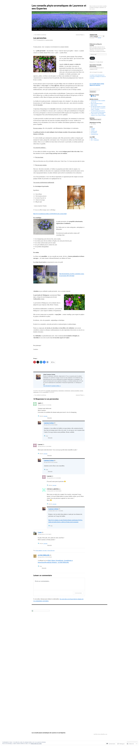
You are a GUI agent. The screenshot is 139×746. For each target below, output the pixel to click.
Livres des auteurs (73, 29)
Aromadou (93, 128)
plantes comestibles (75, 390)
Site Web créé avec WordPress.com (100, 734)
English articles (82, 29)
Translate (99, 37)
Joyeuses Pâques (80, 34)
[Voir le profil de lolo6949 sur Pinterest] (93, 96)
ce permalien (45, 392)
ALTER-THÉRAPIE (43, 555)
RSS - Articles (93, 138)
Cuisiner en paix (94, 131)
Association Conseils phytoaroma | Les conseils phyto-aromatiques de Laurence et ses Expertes (98, 76)
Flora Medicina (94, 132)
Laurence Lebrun (49, 40)
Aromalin (93, 129)
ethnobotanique (54, 390)
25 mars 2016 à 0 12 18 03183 (44, 405)
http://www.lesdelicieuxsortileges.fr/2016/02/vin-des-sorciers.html (50, 213)
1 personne (45, 416)
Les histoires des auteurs (44, 29)
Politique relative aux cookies (36, 743)
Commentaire (78, 593)
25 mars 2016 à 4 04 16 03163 (50, 462)
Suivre (92, 58)
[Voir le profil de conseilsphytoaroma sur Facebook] (91, 96)
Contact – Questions (93, 29)
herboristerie (61, 390)
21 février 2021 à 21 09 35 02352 (54, 491)
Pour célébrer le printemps (39, 34)
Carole (40, 532)
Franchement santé (94, 134)
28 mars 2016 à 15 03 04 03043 (45, 557)
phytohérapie (67, 390)
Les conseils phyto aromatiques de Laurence (97, 84)
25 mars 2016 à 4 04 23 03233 (50, 424)
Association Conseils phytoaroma (59, 29)
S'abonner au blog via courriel (96, 44)
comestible (48, 390)
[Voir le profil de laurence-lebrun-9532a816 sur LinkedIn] (95, 96)
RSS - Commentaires (95, 140)
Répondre (49, 418)
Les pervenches (39, 38)
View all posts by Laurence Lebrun (52, 385)
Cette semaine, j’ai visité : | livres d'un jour (45, 550)
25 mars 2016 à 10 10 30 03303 (54, 478)
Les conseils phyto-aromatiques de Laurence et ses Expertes (59, 7)
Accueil (35, 29)
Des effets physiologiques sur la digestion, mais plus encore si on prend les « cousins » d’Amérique (98, 108)
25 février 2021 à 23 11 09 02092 (55, 510)
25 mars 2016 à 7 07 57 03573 (44, 534)
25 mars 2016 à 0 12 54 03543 (44, 446)
